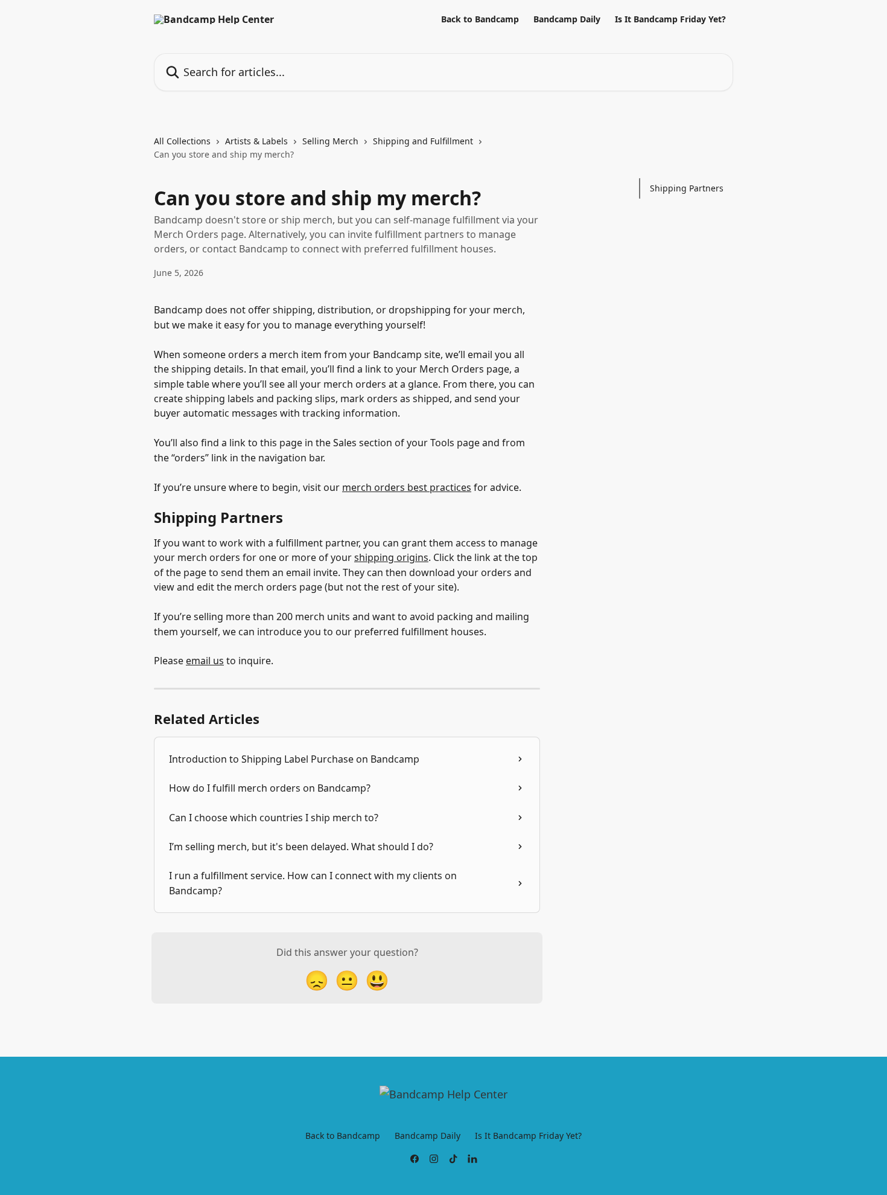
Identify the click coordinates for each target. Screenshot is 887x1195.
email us (205, 660)
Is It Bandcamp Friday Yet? (670, 19)
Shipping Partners (686, 188)
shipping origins (391, 557)
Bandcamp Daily (566, 19)
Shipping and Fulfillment (423, 141)
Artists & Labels (256, 141)
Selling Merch (330, 141)
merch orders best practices (406, 487)
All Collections (182, 141)
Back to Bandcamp (480, 19)
